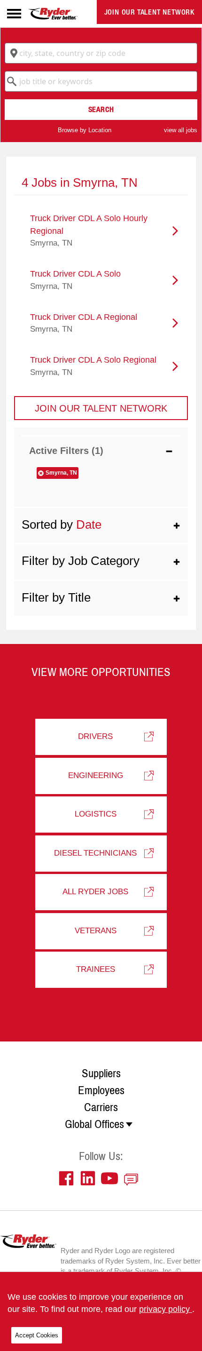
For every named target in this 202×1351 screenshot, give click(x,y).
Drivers (95, 736)
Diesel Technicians (95, 853)
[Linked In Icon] (90, 1178)
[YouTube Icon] (112, 1178)
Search (101, 109)
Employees (101, 1090)
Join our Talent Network (149, 12)
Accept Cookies (36, 1335)
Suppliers (101, 1073)
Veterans (96, 930)
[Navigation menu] (14, 13)
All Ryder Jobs (95, 891)
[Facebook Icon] (68, 1178)
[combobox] (101, 53)
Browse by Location (84, 130)
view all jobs (180, 130)
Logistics (96, 814)
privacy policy (165, 1309)
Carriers (101, 1107)
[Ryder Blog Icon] (133, 1178)
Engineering (95, 775)
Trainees (95, 969)
